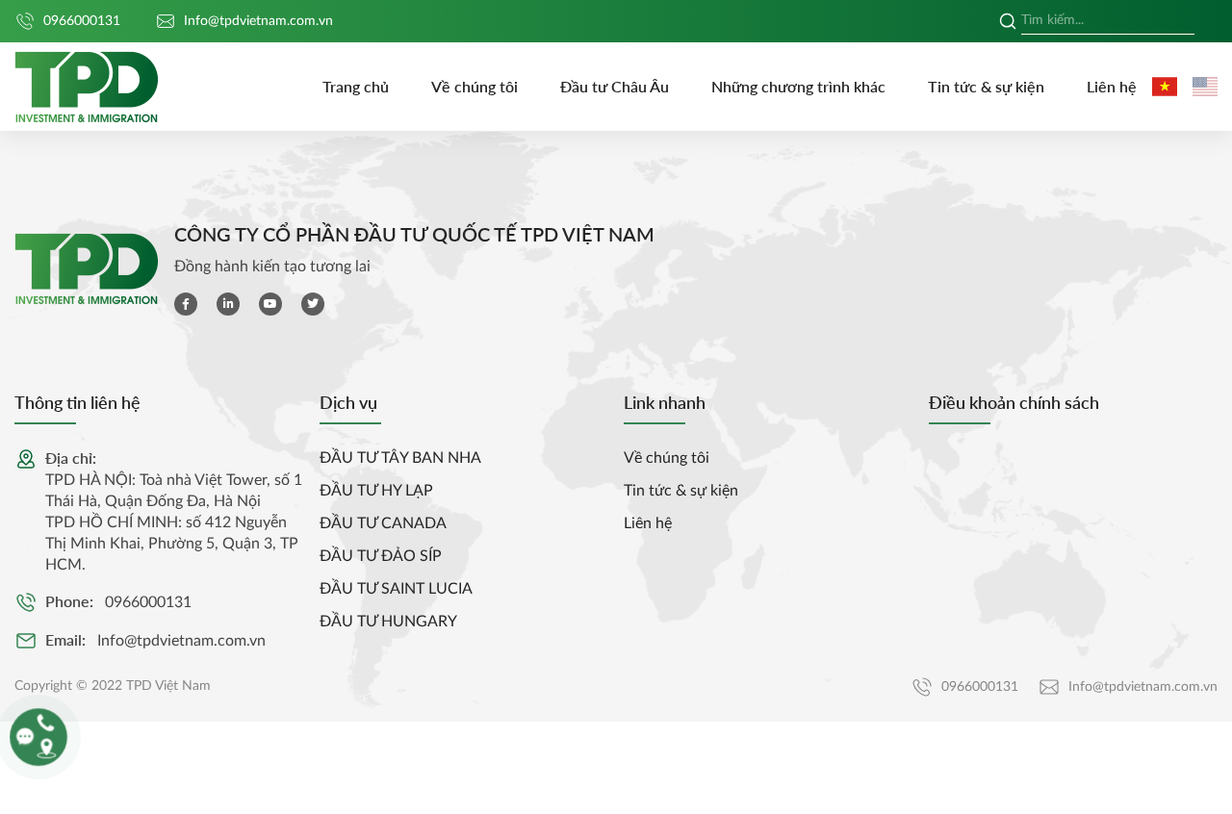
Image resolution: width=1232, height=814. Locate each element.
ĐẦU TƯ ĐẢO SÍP (381, 556)
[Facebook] (185, 304)
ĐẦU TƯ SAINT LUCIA (396, 589)
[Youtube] (270, 304)
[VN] (1164, 86)
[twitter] (312, 304)
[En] (1205, 86)
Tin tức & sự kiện (986, 86)
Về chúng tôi (474, 86)
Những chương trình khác (798, 86)
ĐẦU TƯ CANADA (383, 523)
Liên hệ (1112, 86)
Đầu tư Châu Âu (614, 86)
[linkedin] (228, 304)
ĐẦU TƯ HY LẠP (376, 490)
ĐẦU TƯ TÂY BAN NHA (400, 458)
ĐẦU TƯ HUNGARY (388, 621)
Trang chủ (355, 86)
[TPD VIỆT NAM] (86, 87)
